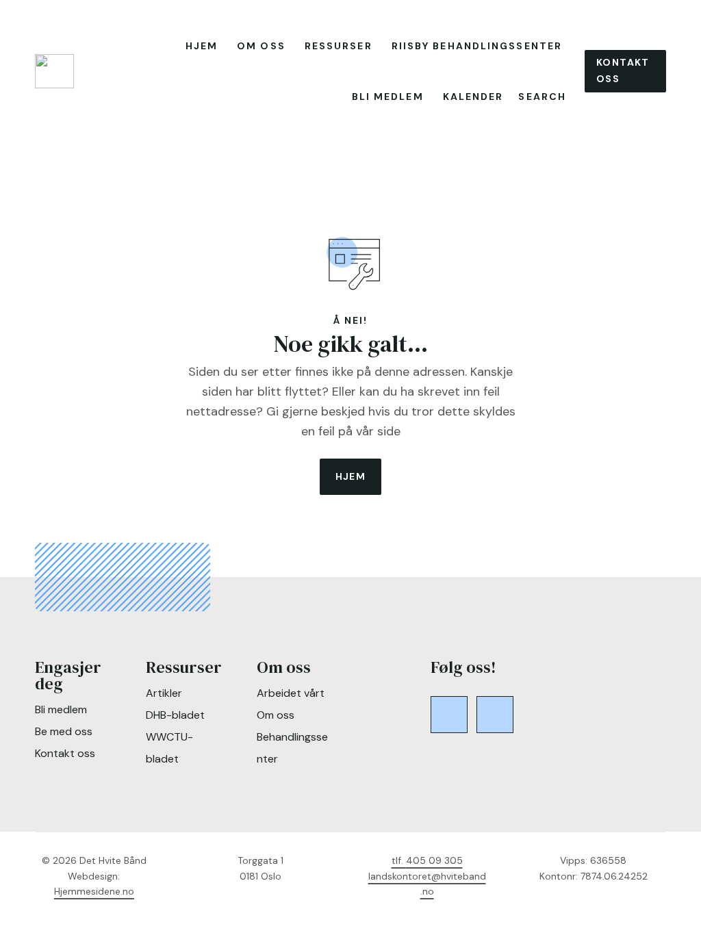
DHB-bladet (175, 715)
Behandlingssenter (292, 748)
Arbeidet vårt (290, 693)
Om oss (261, 46)
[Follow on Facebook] (449, 714)
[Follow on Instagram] (494, 714)
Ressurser (338, 46)
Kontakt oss (623, 70)
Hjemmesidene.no (94, 891)
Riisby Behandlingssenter (477, 46)
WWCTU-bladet (169, 748)
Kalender (473, 96)
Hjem (202, 46)
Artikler (164, 693)
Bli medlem (388, 96)
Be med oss (63, 731)
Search (542, 96)
